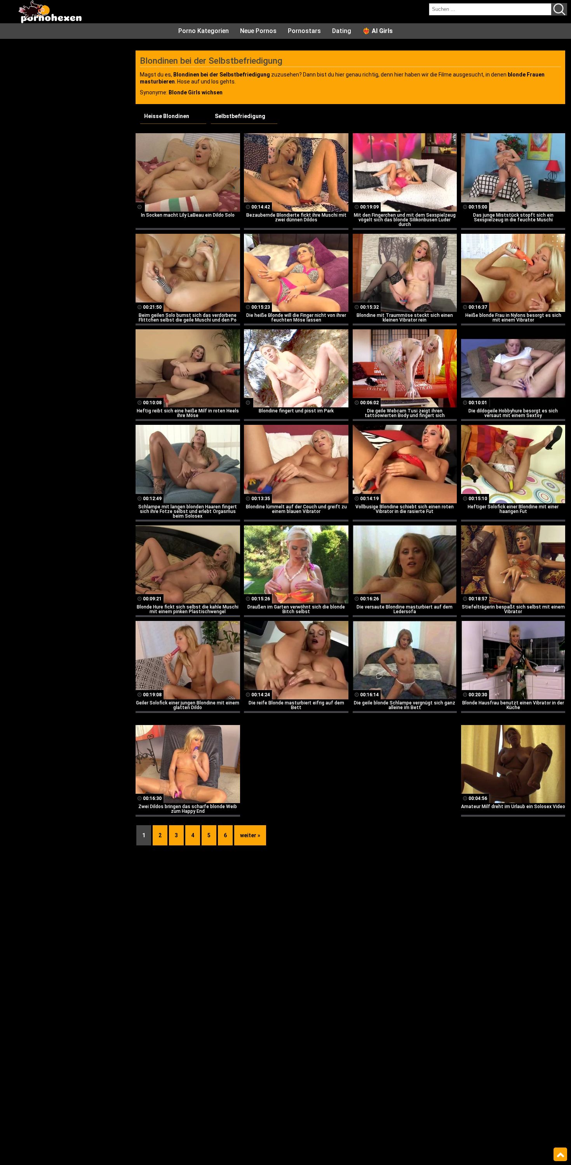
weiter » (250, 835)
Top (560, 1154)
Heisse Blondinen (166, 116)
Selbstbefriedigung (240, 116)
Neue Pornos (258, 31)
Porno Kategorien (203, 31)
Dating (341, 31)
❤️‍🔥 (377, 31)
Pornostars (304, 31)
